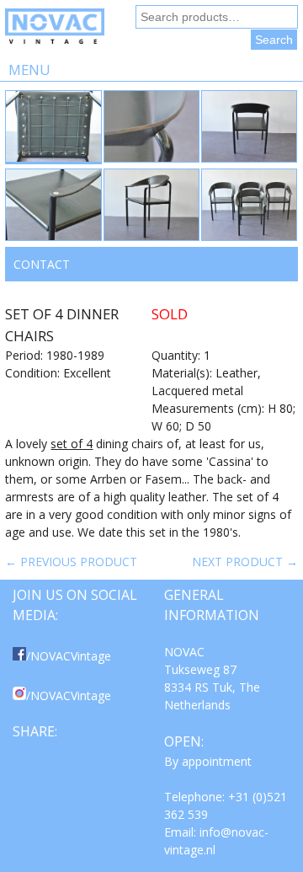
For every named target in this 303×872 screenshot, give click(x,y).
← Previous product (71, 562)
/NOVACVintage (68, 656)
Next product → (245, 562)
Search (274, 39)
